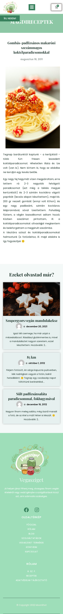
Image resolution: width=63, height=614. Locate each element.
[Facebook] (26, 510)
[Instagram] (37, 510)
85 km (31, 357)
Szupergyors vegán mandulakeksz (31, 320)
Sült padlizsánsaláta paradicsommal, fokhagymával (31, 396)
